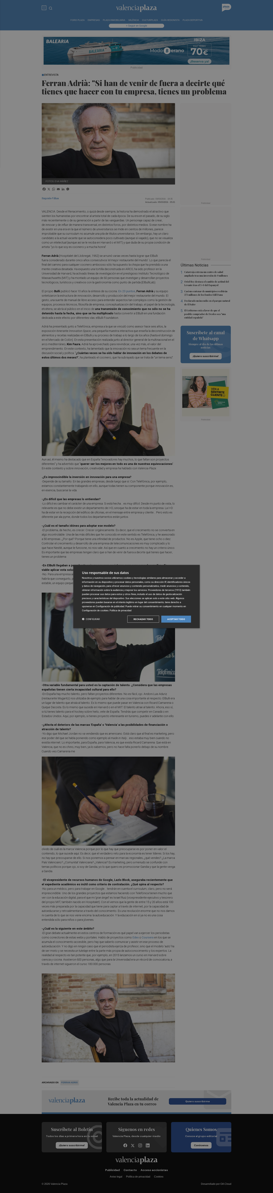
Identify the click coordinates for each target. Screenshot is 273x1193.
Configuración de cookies (95, 610)
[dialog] (136, 596)
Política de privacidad (120, 610)
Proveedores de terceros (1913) (164, 590)
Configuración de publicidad (110, 606)
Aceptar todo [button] (176, 618)
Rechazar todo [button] (143, 618)
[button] (91, 619)
